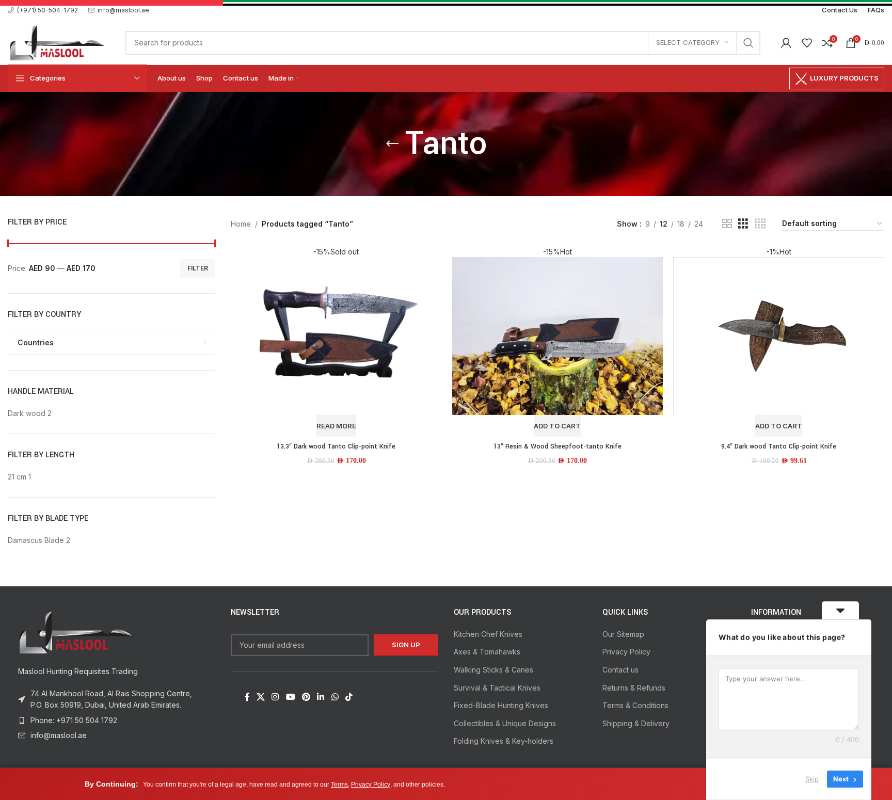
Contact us (620, 669)
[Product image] (336, 342)
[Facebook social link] (247, 697)
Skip (812, 779)
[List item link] (111, 720)
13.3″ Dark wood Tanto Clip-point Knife (336, 446)
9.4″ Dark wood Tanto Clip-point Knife (778, 446)
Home (241, 223)
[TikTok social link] (349, 697)
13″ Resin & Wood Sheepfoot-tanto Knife (557, 446)
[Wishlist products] (807, 43)
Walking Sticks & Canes (493, 669)
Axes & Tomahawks (487, 651)
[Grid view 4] (760, 223)
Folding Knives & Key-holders (503, 741)
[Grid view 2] (727, 223)
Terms (339, 784)
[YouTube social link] (290, 697)
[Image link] (75, 631)
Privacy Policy (626, 651)
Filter (197, 268)
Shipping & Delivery (636, 723)
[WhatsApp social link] (335, 697)
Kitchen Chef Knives (488, 634)
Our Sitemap (623, 634)
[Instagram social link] (275, 697)
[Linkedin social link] (321, 697)
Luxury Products (844, 78)
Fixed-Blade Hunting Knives (501, 705)
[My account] (786, 43)
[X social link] (260, 697)
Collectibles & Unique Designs (505, 723)
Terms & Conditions (635, 705)
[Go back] (392, 144)
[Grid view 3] (743, 223)
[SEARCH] (748, 43)
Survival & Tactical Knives (497, 687)
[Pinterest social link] (305, 697)
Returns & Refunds (633, 687)
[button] (557, 426)
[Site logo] (56, 41)
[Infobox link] (43, 10)
